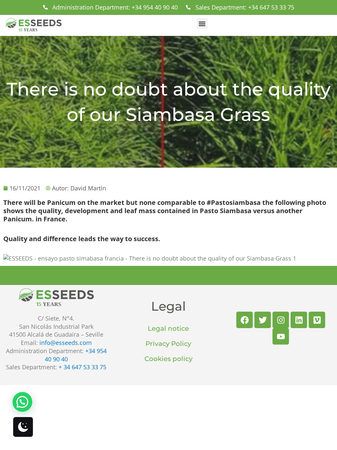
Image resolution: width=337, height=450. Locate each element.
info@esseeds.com (65, 343)
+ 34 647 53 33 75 (82, 367)
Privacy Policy (168, 344)
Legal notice (168, 328)
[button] (202, 23)
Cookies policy (168, 359)
